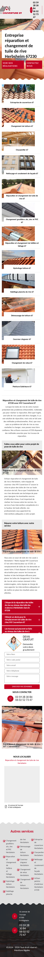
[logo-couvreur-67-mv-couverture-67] (18, 10)
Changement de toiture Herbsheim (23, 884)
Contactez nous (33, 64)
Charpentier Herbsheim (37, 854)
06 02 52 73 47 (35, 14)
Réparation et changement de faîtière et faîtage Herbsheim (9, 867)
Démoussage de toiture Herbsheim (23, 851)
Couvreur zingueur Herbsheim (23, 862)
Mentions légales (22, 950)
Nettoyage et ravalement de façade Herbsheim (37, 867)
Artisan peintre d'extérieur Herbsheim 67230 (37, 884)
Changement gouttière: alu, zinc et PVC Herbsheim (9, 847)
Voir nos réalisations (10, 64)
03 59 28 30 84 (35, 5)
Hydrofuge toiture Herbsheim (9, 884)
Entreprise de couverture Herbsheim (37, 844)
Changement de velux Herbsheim (23, 872)
